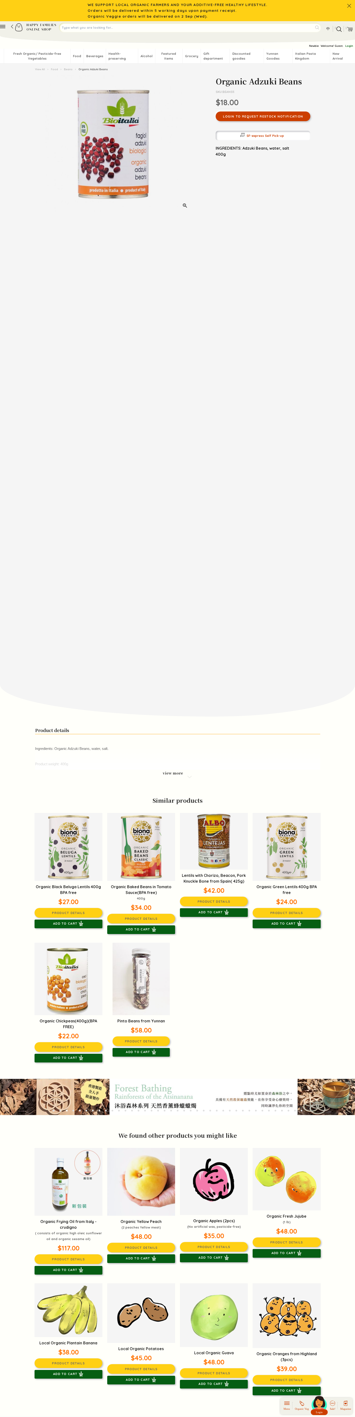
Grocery (191, 56)
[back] (12, 26)
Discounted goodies (241, 56)
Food (77, 56)
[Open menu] (2, 26)
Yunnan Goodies (273, 56)
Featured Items (168, 56)
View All (40, 69)
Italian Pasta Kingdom (305, 56)
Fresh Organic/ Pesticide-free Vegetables (37, 56)
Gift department (213, 56)
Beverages (94, 56)
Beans (68, 69)
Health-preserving (117, 56)
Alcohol (147, 56)
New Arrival (338, 56)
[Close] (349, 6)
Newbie (314, 46)
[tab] (53, 1110)
